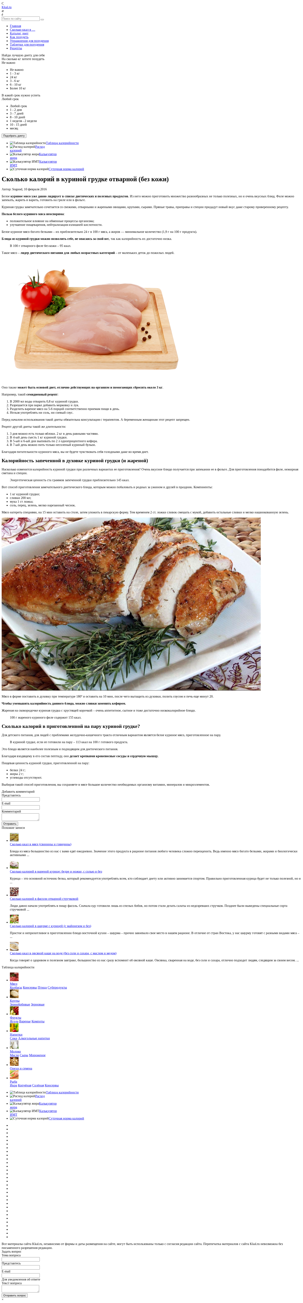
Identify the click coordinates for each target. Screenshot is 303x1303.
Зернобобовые (20, 1004)
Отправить (9, 823)
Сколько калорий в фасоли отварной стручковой (44, 898)
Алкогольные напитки (34, 1038)
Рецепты (16, 48)
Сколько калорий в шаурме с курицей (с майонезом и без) (50, 926)
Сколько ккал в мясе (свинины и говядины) (40, 844)
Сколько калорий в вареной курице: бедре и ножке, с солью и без (56, 871)
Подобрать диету (14, 135)
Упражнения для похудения (29, 41)
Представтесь (11, 795)
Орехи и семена (21, 1068)
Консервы (30, 987)
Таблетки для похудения (27, 44)
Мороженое (37, 1055)
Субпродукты (57, 987)
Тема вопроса (11, 1255)
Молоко (15, 1051)
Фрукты (15, 1017)
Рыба (13, 1081)
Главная (15, 26)
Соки (13, 1038)
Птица (42, 987)
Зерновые (38, 1004)
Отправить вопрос (14, 1295)
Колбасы (16, 987)
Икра (13, 1085)
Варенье (25, 1021)
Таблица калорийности (62, 143)
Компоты (38, 1021)
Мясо (13, 984)
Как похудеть (19, 37)
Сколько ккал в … (22, 29)
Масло (14, 1055)
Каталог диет (19, 33)
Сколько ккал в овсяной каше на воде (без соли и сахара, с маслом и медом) (63, 953)
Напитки (16, 1034)
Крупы (15, 1000)
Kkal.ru (7, 7)
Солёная (38, 1085)
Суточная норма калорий (66, 169)
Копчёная (24, 1085)
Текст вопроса (12, 1283)
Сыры (24, 1055)
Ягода (14, 1021)
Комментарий (11, 811)
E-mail (6, 803)
